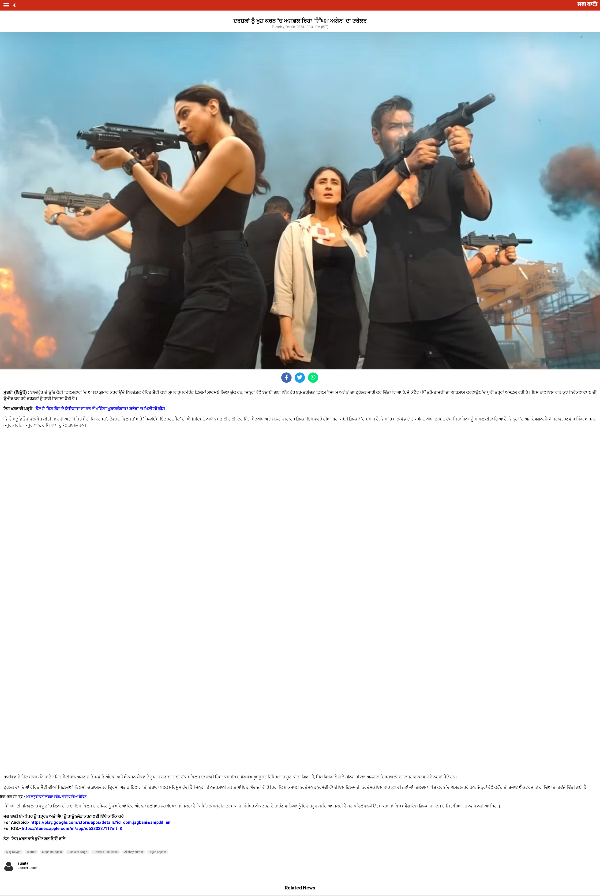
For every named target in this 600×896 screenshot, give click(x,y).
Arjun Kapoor (158, 852)
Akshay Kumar (133, 852)
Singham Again (52, 852)
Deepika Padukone (106, 852)
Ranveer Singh (77, 852)
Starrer (31, 852)
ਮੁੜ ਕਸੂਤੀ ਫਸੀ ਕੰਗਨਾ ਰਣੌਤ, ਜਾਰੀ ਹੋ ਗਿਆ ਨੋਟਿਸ (56, 796)
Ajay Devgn (13, 852)
